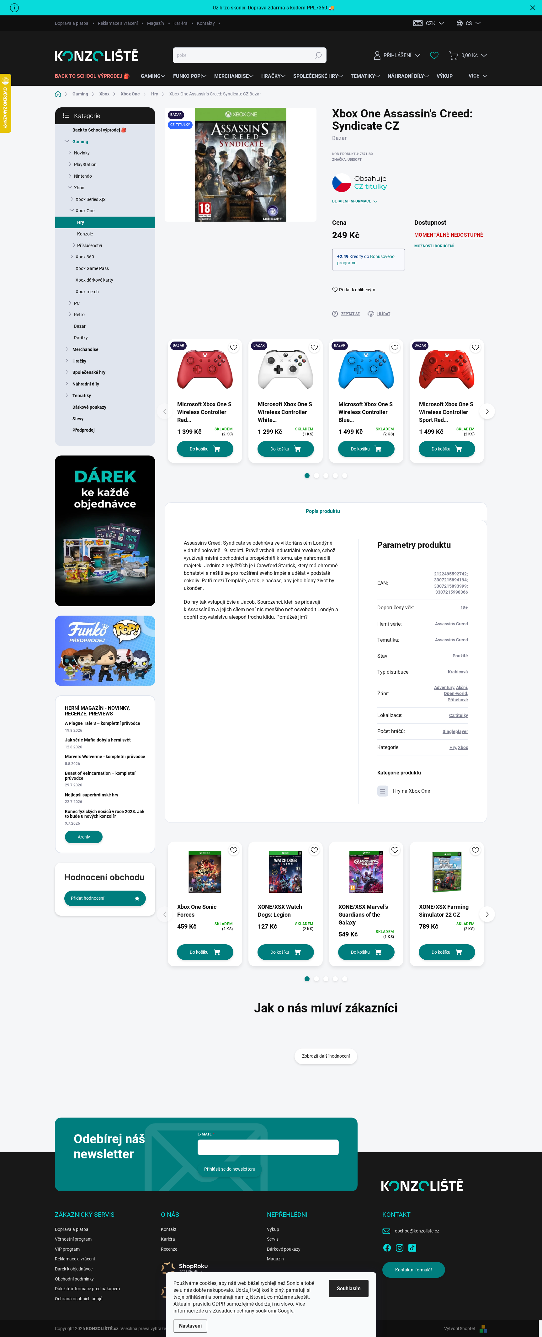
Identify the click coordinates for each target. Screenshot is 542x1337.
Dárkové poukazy (89, 407)
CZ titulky (458, 715)
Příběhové (458, 699)
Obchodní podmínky (74, 1278)
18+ (464, 607)
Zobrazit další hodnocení (326, 1056)
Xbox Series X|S (90, 199)
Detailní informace (351, 201)
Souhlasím (349, 1288)
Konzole (85, 233)
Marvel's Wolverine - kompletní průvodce (105, 756)
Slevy (77, 418)
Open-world (455, 693)
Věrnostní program (73, 1239)
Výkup (273, 1229)
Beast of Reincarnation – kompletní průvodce (100, 775)
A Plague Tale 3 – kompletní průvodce (102, 723)
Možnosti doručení (434, 246)
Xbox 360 (85, 256)
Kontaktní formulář (413, 1269)
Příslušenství (89, 245)
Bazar (80, 326)
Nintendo (83, 176)
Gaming (80, 141)
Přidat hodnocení (87, 898)
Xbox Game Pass (92, 268)
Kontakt (169, 1229)
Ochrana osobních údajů (79, 1298)
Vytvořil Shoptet (459, 1328)
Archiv (84, 836)
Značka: (347, 160)
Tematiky (81, 395)
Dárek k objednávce (74, 1268)
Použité (460, 655)
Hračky (79, 361)
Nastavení (190, 1326)
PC (77, 303)
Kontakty (206, 23)
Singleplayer (455, 731)
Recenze (169, 1249)
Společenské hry (88, 372)
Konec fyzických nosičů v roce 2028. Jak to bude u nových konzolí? (104, 814)
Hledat (318, 55)
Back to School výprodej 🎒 (99, 129)
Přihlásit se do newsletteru (229, 1169)
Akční (461, 687)
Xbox (79, 187)
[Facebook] (387, 1246)
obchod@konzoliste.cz (417, 1230)
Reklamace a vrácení (118, 23)
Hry (80, 222)
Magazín (155, 23)
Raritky (81, 337)
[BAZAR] (205, 369)
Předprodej (83, 430)
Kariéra (180, 23)
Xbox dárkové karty (94, 280)
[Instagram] (399, 1246)
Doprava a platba (71, 23)
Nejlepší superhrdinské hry (91, 794)
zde (200, 1311)
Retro (79, 314)
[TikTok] (412, 1246)
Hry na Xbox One (411, 791)
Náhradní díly (85, 383)
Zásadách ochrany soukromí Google (253, 1311)
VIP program (67, 1249)
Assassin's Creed (451, 623)
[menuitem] (95, 76)
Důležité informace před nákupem (87, 1288)
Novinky (82, 152)
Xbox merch (87, 291)
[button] (307, 475)
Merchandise (85, 349)
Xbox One (85, 210)
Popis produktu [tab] (323, 511)
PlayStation (85, 164)
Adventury (444, 687)
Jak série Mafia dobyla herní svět (98, 739)
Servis (273, 1239)
